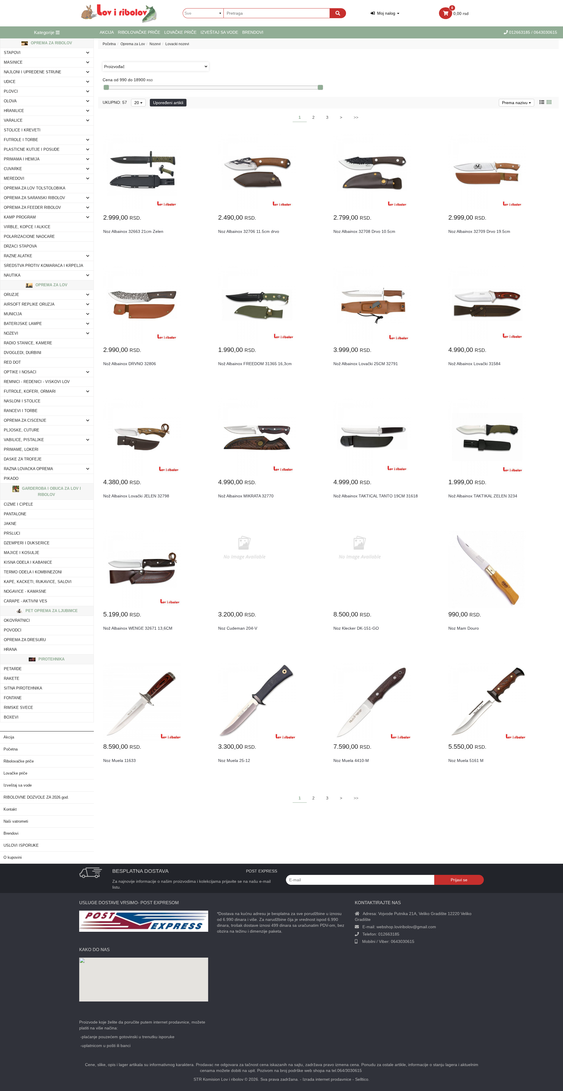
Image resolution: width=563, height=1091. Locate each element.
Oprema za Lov (50, 285)
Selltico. (362, 1079)
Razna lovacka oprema (28, 469)
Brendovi (252, 32)
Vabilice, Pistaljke (24, 440)
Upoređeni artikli (168, 102)
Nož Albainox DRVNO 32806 (129, 363)
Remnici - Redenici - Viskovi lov (37, 382)
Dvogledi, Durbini (22, 353)
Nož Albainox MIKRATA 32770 (246, 496)
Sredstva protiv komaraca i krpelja (43, 266)
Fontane (13, 698)
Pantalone (15, 514)
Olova (10, 101)
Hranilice (14, 111)
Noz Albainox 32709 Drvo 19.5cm (479, 231)
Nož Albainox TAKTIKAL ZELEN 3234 (482, 496)
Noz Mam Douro (463, 628)
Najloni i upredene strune (32, 72)
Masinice (13, 62)
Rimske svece (18, 708)
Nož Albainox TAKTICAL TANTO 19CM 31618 (375, 496)
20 (137, 102)
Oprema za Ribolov (51, 43)
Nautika (12, 275)
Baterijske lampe (23, 324)
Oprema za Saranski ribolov (34, 198)
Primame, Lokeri (21, 450)
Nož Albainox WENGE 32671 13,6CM (137, 628)
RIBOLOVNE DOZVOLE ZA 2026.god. (36, 797)
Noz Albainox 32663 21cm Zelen (133, 231)
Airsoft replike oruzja (29, 304)
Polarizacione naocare (29, 237)
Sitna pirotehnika (23, 688)
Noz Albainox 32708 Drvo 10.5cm (364, 231)
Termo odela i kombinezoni (33, 572)
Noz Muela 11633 (119, 760)
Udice (10, 82)
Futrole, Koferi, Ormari (30, 391)
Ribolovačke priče (139, 32)
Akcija (107, 32)
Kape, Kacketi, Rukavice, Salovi (38, 582)
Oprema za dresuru (25, 640)
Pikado (11, 479)
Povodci (12, 630)
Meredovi (14, 179)
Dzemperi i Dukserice (27, 543)
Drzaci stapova (20, 246)
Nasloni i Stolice (22, 401)
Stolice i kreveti (22, 130)
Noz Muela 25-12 (234, 760)
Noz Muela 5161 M (466, 760)
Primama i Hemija (22, 159)
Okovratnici (17, 621)
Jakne (10, 524)
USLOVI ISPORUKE (21, 845)
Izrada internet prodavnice (327, 1079)
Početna (11, 749)
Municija (13, 314)
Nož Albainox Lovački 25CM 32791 (365, 363)
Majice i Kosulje (21, 553)
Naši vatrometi (16, 821)
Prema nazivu (515, 102)
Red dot (12, 362)
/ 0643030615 (544, 32)
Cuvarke (13, 169)
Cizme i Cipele (18, 504)
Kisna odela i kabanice (28, 562)
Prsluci (12, 533)
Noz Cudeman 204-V (237, 628)
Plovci (11, 91)
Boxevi (11, 717)
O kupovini (13, 857)
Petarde (13, 669)
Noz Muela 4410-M (351, 760)
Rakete (11, 679)
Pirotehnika (51, 659)
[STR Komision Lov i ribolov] (119, 13)
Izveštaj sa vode (219, 32)
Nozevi (11, 333)
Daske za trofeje (23, 459)
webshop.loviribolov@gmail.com (406, 926)
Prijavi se (459, 879)
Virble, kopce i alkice (27, 227)
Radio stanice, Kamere (28, 343)
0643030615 (402, 941)
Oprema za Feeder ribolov (32, 208)
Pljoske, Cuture (21, 430)
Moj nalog (385, 13)
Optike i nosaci (20, 372)
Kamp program (20, 217)
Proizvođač (114, 66)
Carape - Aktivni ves (25, 601)
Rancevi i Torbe (21, 411)
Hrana (10, 650)
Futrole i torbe (21, 140)
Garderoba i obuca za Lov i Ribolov (51, 492)
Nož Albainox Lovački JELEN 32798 (136, 496)
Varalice (13, 120)
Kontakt (10, 809)
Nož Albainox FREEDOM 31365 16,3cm (255, 363)
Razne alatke (18, 256)
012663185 (520, 32)
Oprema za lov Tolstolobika (34, 188)
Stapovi (12, 53)
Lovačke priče (180, 32)
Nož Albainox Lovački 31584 (474, 363)
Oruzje (11, 295)
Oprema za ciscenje (25, 421)
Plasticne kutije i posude (32, 150)
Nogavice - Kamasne (25, 591)
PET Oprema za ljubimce (51, 611)
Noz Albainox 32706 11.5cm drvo (248, 231)
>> (356, 117)
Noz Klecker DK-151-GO (356, 628)
